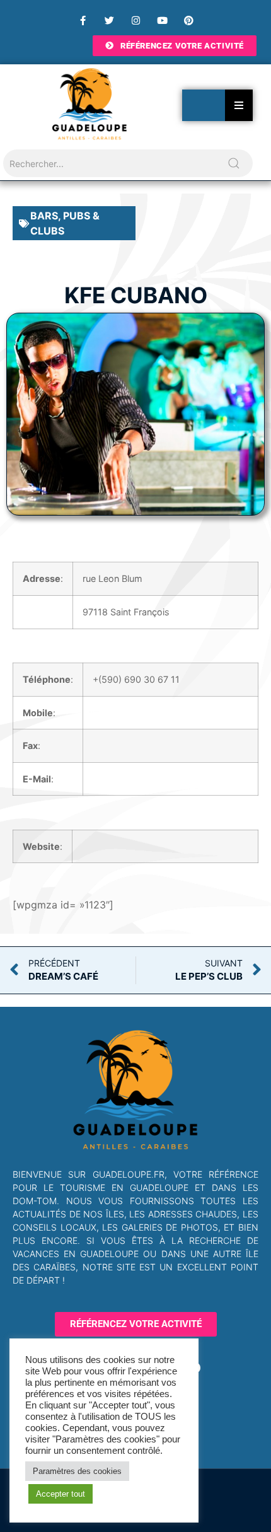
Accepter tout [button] (60, 1494)
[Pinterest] (188, 20)
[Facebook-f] (82, 20)
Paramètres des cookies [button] (77, 1471)
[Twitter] (109, 20)
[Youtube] (162, 20)
